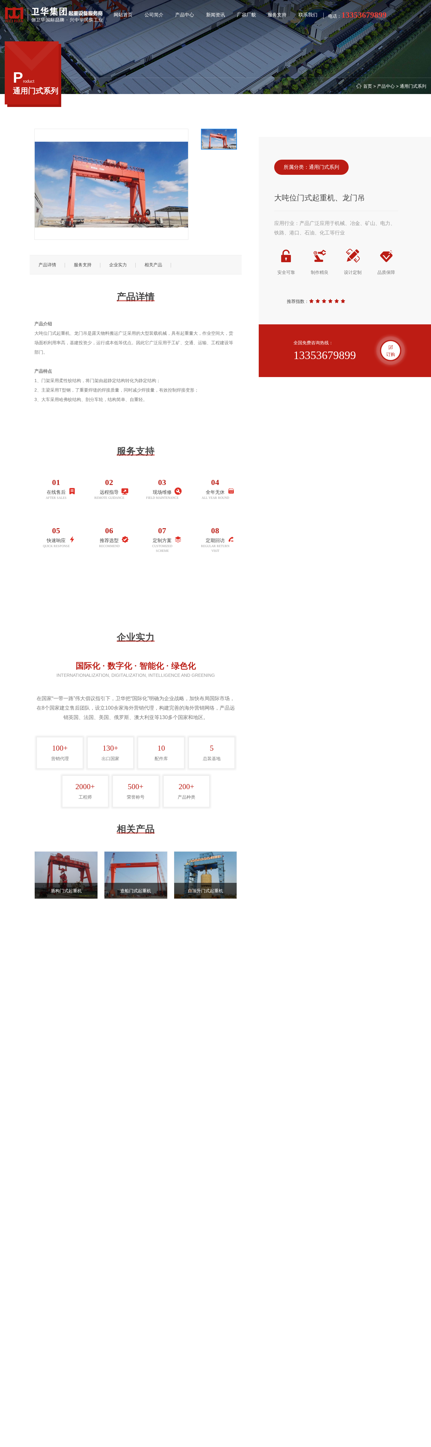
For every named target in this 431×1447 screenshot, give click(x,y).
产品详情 (47, 264)
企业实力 (118, 264)
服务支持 (83, 264)
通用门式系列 (413, 86)
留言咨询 (136, 592)
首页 (367, 86)
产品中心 (386, 86)
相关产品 (153, 264)
